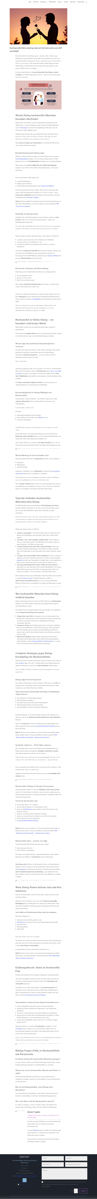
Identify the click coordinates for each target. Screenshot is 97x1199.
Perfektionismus (21, 922)
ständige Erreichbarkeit (47, 186)
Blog (59, 2)
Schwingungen (24, 128)
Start (30, 2)
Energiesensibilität (53, 256)
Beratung (42, 2)
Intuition (21, 663)
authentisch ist (21, 560)
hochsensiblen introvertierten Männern (35, 995)
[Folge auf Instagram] (25, 1180)
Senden (83, 1191)
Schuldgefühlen (36, 299)
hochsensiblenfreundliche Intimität (45, 726)
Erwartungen (22, 869)
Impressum (73, 2)
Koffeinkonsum (27, 809)
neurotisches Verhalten (32, 197)
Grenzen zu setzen (27, 578)
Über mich (35, 2)
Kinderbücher (52, 2)
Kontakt (66, 2)
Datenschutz (81, 2)
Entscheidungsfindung (21, 159)
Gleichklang (18, 1029)
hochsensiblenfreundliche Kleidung (28, 820)
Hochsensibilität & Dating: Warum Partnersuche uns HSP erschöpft (36, 50)
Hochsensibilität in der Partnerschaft (42, 641)
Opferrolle (41, 417)
